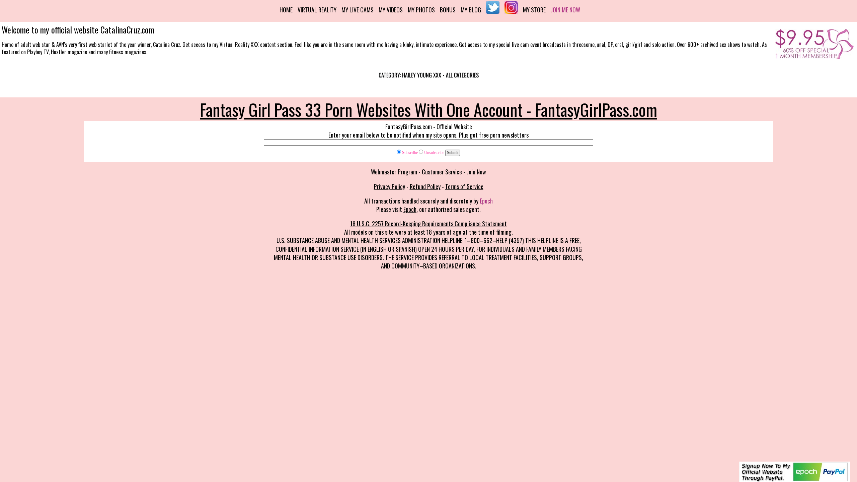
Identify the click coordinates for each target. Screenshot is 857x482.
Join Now (476, 171)
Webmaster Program (394, 171)
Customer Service (442, 171)
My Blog (471, 9)
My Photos (421, 9)
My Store (534, 9)
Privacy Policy (389, 186)
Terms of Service (464, 186)
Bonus (448, 9)
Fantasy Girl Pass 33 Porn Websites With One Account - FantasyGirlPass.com (428, 109)
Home (286, 9)
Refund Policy (425, 186)
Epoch (486, 200)
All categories (462, 75)
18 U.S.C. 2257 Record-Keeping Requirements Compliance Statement (428, 223)
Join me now (565, 9)
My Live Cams (357, 9)
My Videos (391, 9)
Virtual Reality (317, 9)
